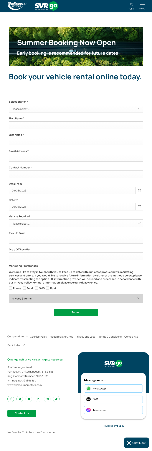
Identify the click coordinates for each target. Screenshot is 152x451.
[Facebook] (11, 399)
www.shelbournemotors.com (24, 385)
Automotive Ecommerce (40, 432)
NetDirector (14, 432)
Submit (76, 312)
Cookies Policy (38, 336)
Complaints (131, 336)
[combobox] (76, 108)
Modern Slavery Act (61, 336)
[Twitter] (20, 399)
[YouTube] (29, 399)
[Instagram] (47, 399)
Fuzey (120, 425)
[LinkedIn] (38, 399)
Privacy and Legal (86, 336)
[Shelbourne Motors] (17, 6)
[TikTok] (56, 399)
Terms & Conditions (110, 336)
